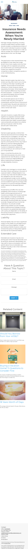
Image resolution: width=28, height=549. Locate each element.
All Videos (3, 537)
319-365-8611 (7, 529)
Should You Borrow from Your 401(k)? (10, 334)
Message (14, 287)
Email (14, 279)
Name (14, 271)
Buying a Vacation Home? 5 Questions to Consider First (11, 368)
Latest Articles (4, 536)
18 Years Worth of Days (12, 402)
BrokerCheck (7, 543)
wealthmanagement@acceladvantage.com (11, 533)
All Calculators (4, 539)
